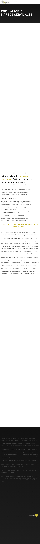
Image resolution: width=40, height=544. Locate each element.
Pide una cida (20, 277)
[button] (38, 2)
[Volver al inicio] (9, 2)
